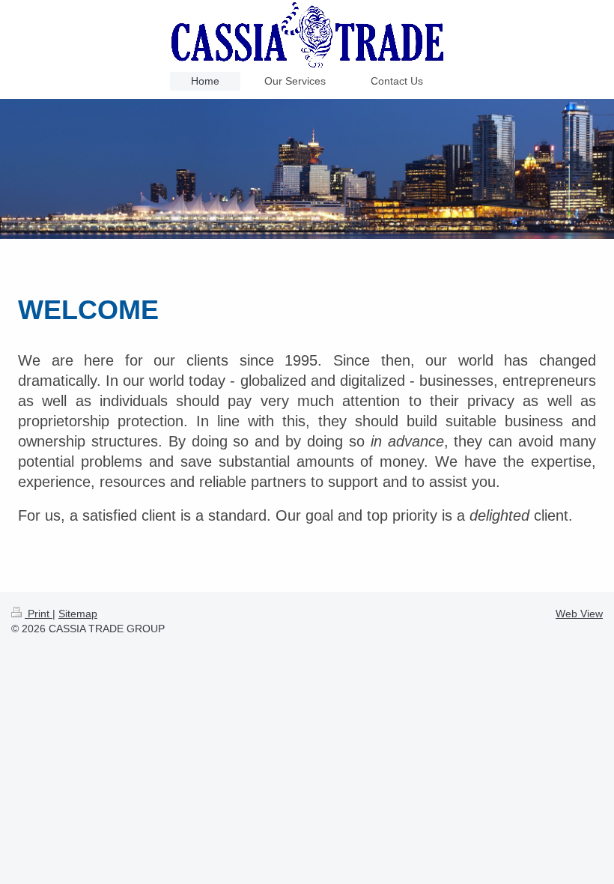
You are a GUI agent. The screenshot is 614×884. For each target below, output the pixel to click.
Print (38, 614)
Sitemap (77, 614)
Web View (579, 614)
